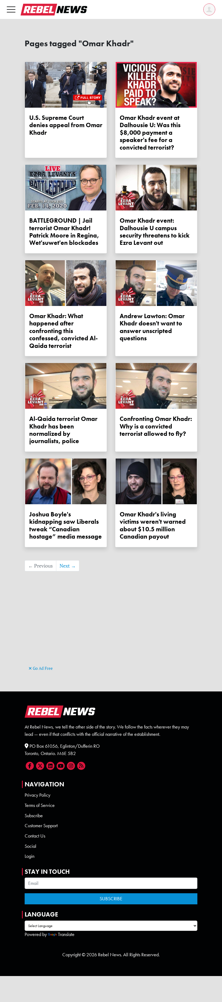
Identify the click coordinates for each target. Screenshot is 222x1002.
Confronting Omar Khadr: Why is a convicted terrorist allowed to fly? (156, 426)
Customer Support (41, 825)
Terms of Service (40, 805)
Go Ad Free (42, 668)
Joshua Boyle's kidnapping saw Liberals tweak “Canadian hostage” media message (65, 525)
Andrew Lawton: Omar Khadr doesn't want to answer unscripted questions (152, 327)
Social (30, 846)
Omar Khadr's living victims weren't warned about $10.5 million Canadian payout (153, 525)
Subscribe (34, 815)
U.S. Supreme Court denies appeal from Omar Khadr (65, 125)
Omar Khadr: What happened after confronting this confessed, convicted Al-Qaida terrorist (63, 331)
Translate (66, 934)
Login (29, 856)
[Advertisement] (111, 626)
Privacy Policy (37, 795)
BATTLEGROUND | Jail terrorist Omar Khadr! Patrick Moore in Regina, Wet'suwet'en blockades (64, 232)
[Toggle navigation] (11, 9)
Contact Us (35, 836)
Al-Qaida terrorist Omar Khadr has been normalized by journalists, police (63, 430)
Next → (68, 566)
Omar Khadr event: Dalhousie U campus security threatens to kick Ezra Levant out (155, 232)
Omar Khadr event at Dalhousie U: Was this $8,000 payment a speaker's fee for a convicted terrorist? (150, 132)
